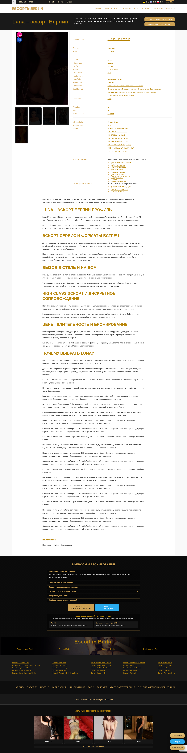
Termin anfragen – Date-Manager (159, 24)
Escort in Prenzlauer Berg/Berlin (134, 662)
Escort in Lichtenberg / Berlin (101, 662)
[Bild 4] (62, 116)
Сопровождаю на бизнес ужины (144, 92)
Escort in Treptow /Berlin (166, 673)
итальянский (130, 86)
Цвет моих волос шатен (116, 79)
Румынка (111, 82)
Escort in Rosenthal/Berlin (132, 668)
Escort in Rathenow (130, 670)
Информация (77, 687)
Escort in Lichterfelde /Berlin (100, 668)
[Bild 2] (35, 116)
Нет (109, 107)
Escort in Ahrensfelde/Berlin (21, 670)
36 (108, 76)
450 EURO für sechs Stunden (118, 138)
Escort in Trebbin (164, 670)
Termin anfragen (177, 748)
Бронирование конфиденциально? (64, 587)
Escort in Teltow (163, 668)
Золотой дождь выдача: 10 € (121, 186)
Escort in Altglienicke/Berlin (21, 668)
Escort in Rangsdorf (130, 665)
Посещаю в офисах (129, 89)
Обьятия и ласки (117, 169)
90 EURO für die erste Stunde (118, 128)
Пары (116, 122)
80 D (109, 73)
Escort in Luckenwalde (98, 673)
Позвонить (177, 736)
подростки (111, 48)
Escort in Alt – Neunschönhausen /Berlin (26, 665)
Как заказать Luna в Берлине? (62, 572)
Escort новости (130, 8)
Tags (91, 687)
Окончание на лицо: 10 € (120, 188)
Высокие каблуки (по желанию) (122, 162)
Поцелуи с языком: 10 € (119, 189)
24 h (109, 125)
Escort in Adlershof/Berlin (20, 662)
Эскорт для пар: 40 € (118, 191)
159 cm (110, 66)
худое (110, 60)
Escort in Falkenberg (59, 668)
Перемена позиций (117, 174)
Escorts (32, 687)
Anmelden (169, 2)
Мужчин (111, 122)
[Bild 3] (49, 116)
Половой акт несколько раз (120, 176)
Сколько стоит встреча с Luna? (62, 591)
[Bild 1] (21, 116)
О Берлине (146, 8)
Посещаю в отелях (114, 89)
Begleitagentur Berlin (151, 649)
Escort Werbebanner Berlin (156, 687)
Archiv (19, 687)
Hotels (44, 687)
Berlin (109, 99)
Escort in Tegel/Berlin (165, 665)
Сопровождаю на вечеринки (118, 95)
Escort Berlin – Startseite (93, 747)
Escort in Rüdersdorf (130, 673)
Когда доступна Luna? (58, 596)
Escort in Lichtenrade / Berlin (101, 665)
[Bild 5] (21, 134)
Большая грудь (113, 69)
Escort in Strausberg (165, 662)
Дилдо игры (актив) (117, 164)
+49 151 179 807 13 (119, 39)
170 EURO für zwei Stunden (117, 132)
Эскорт (131, 95)
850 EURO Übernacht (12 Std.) (118, 141)
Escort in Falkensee (59, 670)
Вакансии (158, 8)
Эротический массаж (118, 181)
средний (111, 63)
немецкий (139, 86)
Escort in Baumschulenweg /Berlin (24, 673)
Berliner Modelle (65, 649)
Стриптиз (114, 179)
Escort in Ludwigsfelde (98, 670)
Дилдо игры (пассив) (118, 165)
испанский (120, 86)
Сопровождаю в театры (123, 92)
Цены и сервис (111, 8)
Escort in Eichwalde (59, 662)
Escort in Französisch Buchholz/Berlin (65, 673)
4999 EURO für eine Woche (117, 151)
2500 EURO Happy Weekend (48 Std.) (121, 148)
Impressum (59, 687)
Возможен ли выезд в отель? (61, 583)
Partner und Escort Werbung (116, 687)
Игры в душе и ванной (119, 167)
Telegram (177, 742)
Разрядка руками (117, 178)
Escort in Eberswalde (59, 665)
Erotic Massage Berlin (25, 649)
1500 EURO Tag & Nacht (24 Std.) (119, 145)
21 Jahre (111, 51)
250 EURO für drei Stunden (117, 135)
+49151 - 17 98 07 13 (25, 2)
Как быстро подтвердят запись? (63, 600)
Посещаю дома (143, 89)
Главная (97, 8)
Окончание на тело (117, 171)
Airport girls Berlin (108, 649)
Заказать (170, 8)
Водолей (111, 113)
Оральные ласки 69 (118, 172)
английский (112, 86)
